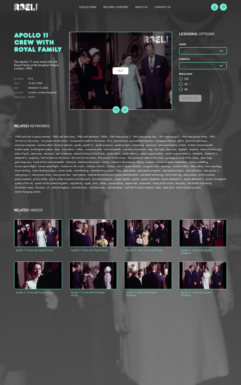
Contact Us (163, 7)
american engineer (25, 145)
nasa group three (41, 174)
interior (101, 166)
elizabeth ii (21, 157)
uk (48, 187)
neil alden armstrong (151, 174)
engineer (34, 157)
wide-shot (168, 187)
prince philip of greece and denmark (69, 179)
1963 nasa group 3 (168, 136)
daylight (182, 149)
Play (120, 71)
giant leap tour (23, 162)
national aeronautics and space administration (113, 174)
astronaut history (167, 145)
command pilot (93, 149)
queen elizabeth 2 (171, 179)
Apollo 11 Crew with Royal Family (34, 250)
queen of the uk (24, 183)
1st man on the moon (27, 140)
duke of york (22, 153)
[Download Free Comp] (124, 109)
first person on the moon (112, 157)
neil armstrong (173, 174)
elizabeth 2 (211, 153)
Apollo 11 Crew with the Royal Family (88, 294)
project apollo (122, 179)
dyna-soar (36, 153)
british (182, 145)
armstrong (138, 145)
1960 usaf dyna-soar (63, 136)
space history (116, 183)
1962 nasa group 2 (119, 136)
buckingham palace (42, 149)
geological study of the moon (182, 157)
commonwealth (112, 149)
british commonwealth (200, 145)
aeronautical (120, 140)
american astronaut (196, 140)
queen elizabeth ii (193, 179)
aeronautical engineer (141, 140)
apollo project (122, 145)
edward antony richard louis (89, 153)
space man (131, 183)
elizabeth (197, 153)
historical (71, 162)
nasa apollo (129, 170)
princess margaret (102, 179)
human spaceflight (48, 166)
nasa (118, 170)
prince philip (40, 179)
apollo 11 (88, 145)
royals (87, 183)
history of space (145, 162)
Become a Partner (115, 7)
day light (159, 149)
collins (79, 149)
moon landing (22, 170)
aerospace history (165, 140)
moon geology (213, 166)
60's (109, 140)
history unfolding (198, 162)
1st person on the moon (54, 140)
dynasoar (49, 153)
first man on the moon (83, 157)
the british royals (24, 187)
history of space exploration (171, 162)
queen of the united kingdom (51, 183)
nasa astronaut (193, 170)
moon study (65, 170)
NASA (31, 97)
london (111, 166)
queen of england (215, 179)
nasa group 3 (22, 174)
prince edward (23, 179)
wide (158, 187)
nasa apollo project (172, 170)
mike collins (196, 166)
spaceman (145, 183)
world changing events (27, 191)
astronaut (151, 145)
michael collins (180, 166)
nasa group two (61, 174)
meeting (165, 166)
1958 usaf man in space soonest (32, 136)
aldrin (180, 140)
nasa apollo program (148, 170)
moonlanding (81, 170)
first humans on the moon (55, 157)
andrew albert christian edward (55, 145)
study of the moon (163, 183)
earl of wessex (64, 153)
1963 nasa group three (194, 136)
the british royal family (199, 183)
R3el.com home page (26, 7)
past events (189, 174)
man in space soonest (129, 166)
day (150, 149)
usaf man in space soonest (138, 187)
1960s (104, 136)
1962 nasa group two (144, 136)
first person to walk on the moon (146, 157)
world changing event (188, 187)
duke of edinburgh (210, 149)
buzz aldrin (68, 149)
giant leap (206, 157)
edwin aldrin (113, 153)
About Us (141, 7)
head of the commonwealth (48, 162)
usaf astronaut (79, 187)
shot (95, 183)
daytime (193, 149)
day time (171, 149)
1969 (212, 136)
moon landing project (44, 170)
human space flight (25, 166)
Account (214, 7)
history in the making (123, 162)
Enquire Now (190, 98)
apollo (77, 145)
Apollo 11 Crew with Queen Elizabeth (196, 251)
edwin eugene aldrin (151, 153)
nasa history (78, 174)
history (105, 162)
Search (223, 7)
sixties (103, 183)
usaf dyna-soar (97, 187)
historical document (89, 162)
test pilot (180, 183)
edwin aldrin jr (130, 153)
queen (135, 179)
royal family (76, 183)
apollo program (104, 145)
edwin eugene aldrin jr (177, 153)
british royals (22, 149)
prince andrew (206, 174)
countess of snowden (134, 149)
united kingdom (60, 187)
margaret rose (151, 166)
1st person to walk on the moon (87, 140)
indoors (90, 166)
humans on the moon (72, 166)
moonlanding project (102, 170)
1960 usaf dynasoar (87, 136)
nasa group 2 (211, 170)
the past (39, 187)
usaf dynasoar (114, 187)
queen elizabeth (150, 179)
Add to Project (116, 109)
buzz (57, 149)
